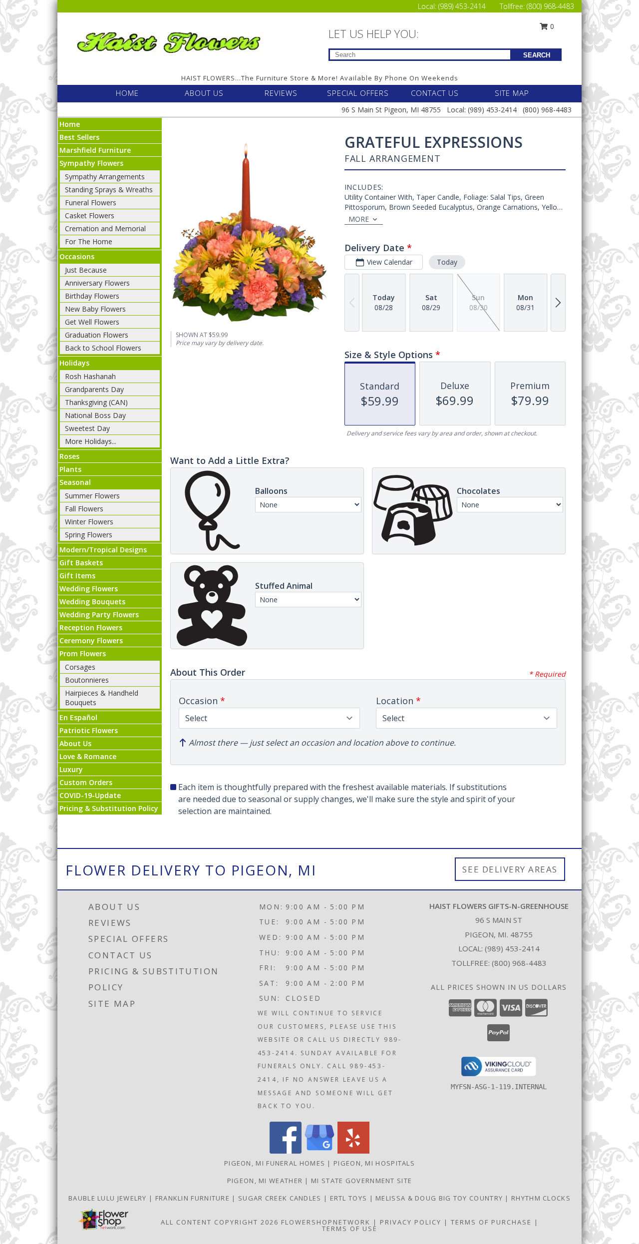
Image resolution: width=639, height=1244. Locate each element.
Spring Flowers (88, 534)
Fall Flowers (84, 508)
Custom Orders (85, 782)
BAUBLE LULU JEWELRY (108, 1198)
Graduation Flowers (96, 335)
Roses (69, 456)
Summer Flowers (92, 495)
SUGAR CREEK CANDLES (280, 1198)
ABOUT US (204, 93)
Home (69, 124)
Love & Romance (87, 756)
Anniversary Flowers (97, 283)
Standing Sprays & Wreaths (109, 189)
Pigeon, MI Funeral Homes (274, 1163)
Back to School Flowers (103, 348)
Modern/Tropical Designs (103, 549)
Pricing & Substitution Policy (108, 808)
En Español (78, 717)
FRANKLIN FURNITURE (193, 1198)
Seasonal (75, 482)
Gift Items (77, 575)
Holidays (74, 363)
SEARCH (536, 55)
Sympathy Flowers (91, 163)
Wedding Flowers (88, 588)
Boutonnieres (87, 680)
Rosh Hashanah (90, 376)
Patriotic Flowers (88, 730)
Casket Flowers (89, 215)
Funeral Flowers (90, 202)
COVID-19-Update (90, 795)
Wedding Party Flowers (99, 614)
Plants (70, 469)
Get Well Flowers (92, 322)
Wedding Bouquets (92, 601)
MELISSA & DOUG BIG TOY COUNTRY (440, 1198)
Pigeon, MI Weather (265, 1180)
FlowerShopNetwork (325, 1222)
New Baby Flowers (95, 309)
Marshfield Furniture (95, 150)
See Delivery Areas (510, 869)
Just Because (86, 270)
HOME (127, 93)
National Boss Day (95, 415)
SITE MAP (512, 93)
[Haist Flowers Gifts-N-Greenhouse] (169, 40)
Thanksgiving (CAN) (96, 402)
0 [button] (551, 26)
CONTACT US (435, 93)
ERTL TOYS (349, 1198)
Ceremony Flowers (91, 640)
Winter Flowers (89, 521)
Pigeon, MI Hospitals (374, 1163)
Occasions (76, 256)
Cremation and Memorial (105, 228)
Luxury (71, 769)
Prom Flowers (82, 653)
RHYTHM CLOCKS (541, 1198)
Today (447, 262)
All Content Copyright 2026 (220, 1222)
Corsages (80, 667)
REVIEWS (281, 93)
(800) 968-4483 (550, 6)
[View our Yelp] (353, 1151)
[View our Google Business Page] (319, 1151)
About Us (75, 743)
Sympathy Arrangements (105, 176)
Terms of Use (349, 1228)
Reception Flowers (90, 627)
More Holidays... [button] (90, 441)
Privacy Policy (410, 1222)
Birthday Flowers (92, 296)
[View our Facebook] (286, 1151)
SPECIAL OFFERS (358, 93)
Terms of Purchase (491, 1222)
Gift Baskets (81, 562)
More (358, 219)
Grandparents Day (94, 389)
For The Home (88, 241)
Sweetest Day (87, 428)
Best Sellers (79, 137)
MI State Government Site (361, 1180)
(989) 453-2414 (463, 6)
